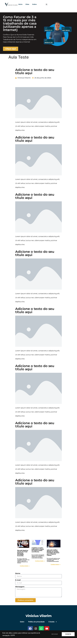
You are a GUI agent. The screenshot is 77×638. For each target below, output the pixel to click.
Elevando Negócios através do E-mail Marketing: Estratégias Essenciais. (22, 553)
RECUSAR (55, 634)
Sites (27, 4)
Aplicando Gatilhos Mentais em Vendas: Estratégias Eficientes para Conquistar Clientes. (53, 552)
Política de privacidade (36, 622)
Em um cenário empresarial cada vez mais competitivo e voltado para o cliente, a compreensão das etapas (38, 556)
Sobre (34, 4)
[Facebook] (30, 628)
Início (20, 4)
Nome (17, 573)
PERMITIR (68, 634)
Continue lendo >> (25, 566)
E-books (51, 622)
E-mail (18, 580)
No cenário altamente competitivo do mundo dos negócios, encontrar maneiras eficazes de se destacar (23, 560)
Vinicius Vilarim (39, 616)
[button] (47, 4)
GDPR (12, 635)
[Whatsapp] (41, 628)
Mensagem (19, 587)
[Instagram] (35, 628)
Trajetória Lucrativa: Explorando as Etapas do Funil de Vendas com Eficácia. (38, 550)
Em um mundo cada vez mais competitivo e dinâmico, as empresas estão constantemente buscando (53, 560)
